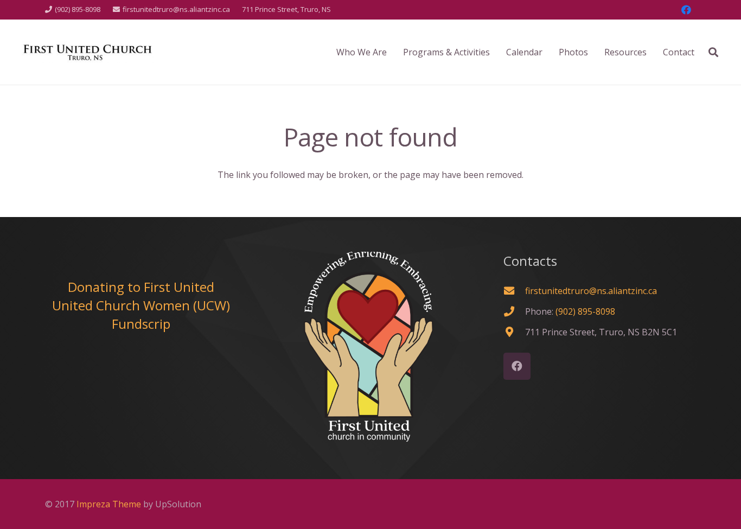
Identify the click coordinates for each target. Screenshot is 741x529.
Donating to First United (141, 287)
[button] (713, 52)
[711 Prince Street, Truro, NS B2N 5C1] (514, 332)
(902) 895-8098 (585, 311)
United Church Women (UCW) (141, 305)
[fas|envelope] (514, 290)
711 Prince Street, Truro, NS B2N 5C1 (601, 332)
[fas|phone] (514, 311)
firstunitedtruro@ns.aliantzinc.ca (591, 291)
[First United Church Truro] (88, 52)
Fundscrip (141, 324)
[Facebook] (686, 10)
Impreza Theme (108, 504)
